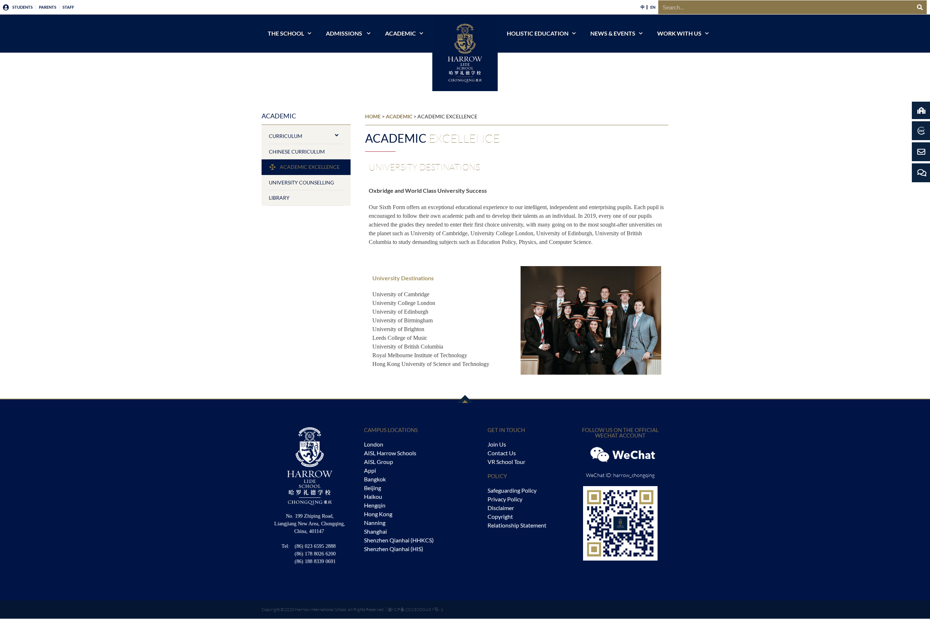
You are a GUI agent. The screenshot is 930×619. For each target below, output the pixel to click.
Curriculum (285, 136)
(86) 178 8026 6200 (315, 554)
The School (286, 33)
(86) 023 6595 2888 (315, 546)
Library (279, 198)
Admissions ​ (344, 33)
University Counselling (301, 182)
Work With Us (679, 33)
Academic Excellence (310, 167)
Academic (400, 33)
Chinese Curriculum (297, 151)
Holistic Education (538, 33)
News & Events (612, 33)
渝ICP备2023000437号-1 (416, 609)
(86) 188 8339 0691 (315, 561)
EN (652, 7)
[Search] (920, 7)
